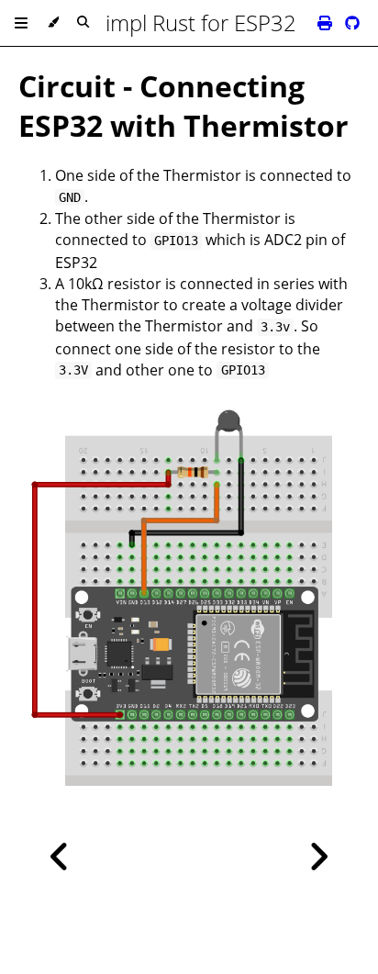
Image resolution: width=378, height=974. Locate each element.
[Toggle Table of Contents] (21, 23)
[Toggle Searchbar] (83, 23)
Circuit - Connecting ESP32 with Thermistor (183, 105)
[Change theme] (53, 23)
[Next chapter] (318, 857)
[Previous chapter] (59, 857)
